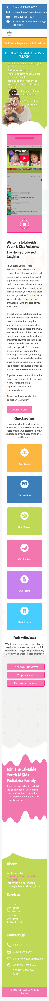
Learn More (19, 409)
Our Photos (24, 559)
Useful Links (24, 622)
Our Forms (24, 591)
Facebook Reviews (26, 666)
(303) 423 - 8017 (22, 945)
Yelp (29, 651)
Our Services (24, 495)
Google (22, 651)
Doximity (10, 654)
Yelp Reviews (25, 675)
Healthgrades (36, 654)
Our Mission (24, 527)
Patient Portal (14, 922)
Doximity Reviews (26, 683)
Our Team (24, 464)
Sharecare (22, 654)
